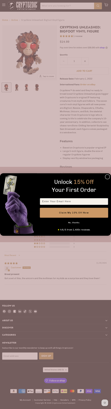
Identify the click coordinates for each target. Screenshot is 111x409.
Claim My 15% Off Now (74, 212)
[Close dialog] (107, 177)
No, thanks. (74, 222)
